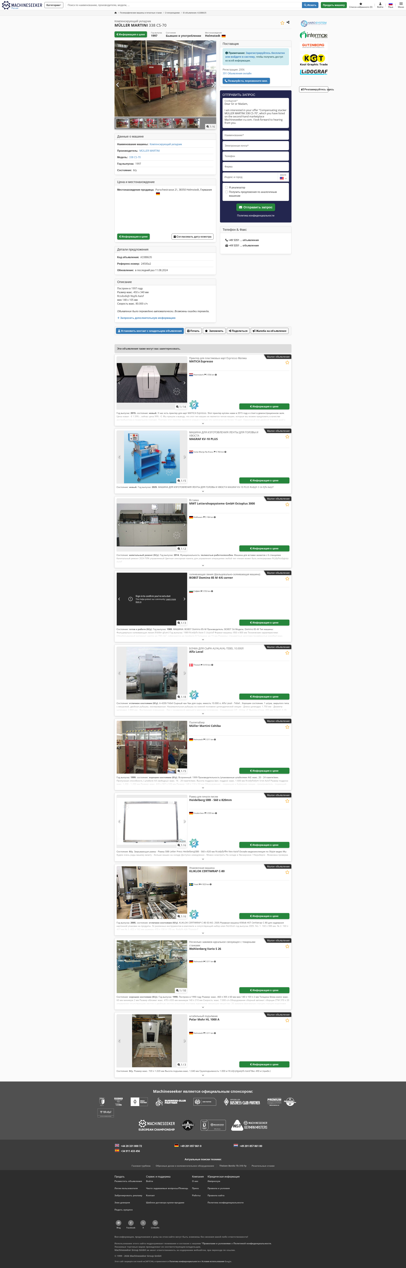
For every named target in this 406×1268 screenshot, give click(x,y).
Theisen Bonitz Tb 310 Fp (232, 1165)
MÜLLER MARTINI (149, 150)
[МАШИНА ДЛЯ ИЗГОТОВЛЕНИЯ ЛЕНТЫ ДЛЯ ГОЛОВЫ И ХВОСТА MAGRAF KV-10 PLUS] (152, 457)
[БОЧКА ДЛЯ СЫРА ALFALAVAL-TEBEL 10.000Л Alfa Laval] (152, 673)
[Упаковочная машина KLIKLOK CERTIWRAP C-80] (152, 892)
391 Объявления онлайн (237, 73)
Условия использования (213, 1261)
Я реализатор (237, 187)
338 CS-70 (135, 157)
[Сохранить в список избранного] (282, 23)
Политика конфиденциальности (255, 215)
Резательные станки (263, 1165)
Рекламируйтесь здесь (316, 89)
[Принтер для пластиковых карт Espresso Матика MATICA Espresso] (152, 383)
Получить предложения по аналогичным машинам (253, 193)
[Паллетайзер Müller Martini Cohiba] (152, 747)
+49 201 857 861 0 (190, 1146)
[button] (401, 5)
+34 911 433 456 (130, 1151)
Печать (195, 331)
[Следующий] (213, 85)
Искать (311, 5)
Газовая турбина (141, 1165)
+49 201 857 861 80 (251, 1146)
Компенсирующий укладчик (166, 144)
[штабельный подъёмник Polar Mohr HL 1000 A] (152, 1040)
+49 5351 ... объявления (244, 240)
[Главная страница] (116, 12)
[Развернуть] (203, 423)
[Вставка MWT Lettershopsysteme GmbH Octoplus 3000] (152, 525)
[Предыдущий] (118, 85)
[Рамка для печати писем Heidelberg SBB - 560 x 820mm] (152, 821)
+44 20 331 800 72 (131, 1146)
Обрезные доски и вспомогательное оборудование (185, 1165)
